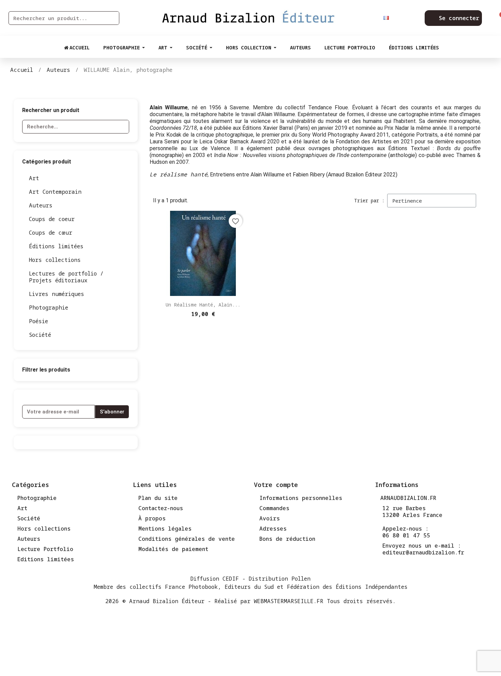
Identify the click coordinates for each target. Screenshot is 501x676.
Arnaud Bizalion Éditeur (166, 601)
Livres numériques (56, 294)
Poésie (38, 321)
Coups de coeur (52, 219)
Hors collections (55, 260)
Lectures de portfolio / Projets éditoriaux (66, 277)
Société (40, 335)
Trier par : (369, 200)
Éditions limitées (56, 246)
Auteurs (40, 205)
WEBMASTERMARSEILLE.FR (288, 601)
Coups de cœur (50, 232)
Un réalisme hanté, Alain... (203, 304)
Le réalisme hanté (179, 174)
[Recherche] (112, 18)
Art (34, 178)
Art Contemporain (55, 191)
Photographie (48, 307)
